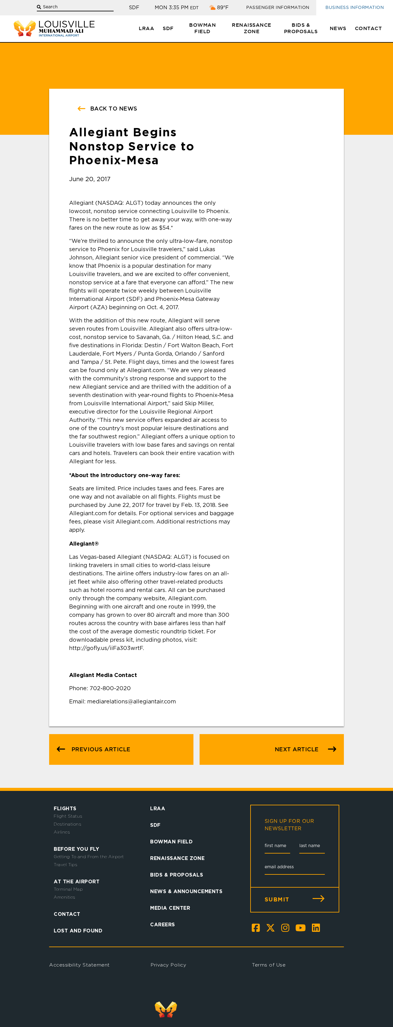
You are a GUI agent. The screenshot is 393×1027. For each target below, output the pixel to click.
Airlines (62, 832)
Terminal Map (68, 889)
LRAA (146, 28)
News (338, 28)
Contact (368, 28)
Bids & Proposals (301, 28)
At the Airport (76, 881)
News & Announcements (186, 891)
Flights (65, 808)
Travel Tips (66, 864)
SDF (168, 28)
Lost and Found (78, 930)
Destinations (67, 824)
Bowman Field (202, 28)
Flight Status (68, 816)
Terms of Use (269, 964)
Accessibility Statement (79, 964)
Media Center (170, 908)
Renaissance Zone (251, 28)
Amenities (65, 897)
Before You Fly (76, 849)
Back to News (113, 109)
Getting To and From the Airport (89, 856)
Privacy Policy (168, 964)
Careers (162, 924)
